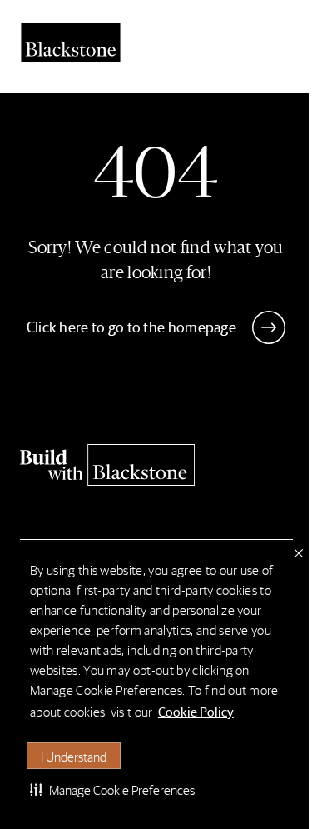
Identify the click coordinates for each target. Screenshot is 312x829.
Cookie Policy (196, 711)
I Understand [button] (73, 756)
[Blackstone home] (156, 465)
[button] (112, 789)
